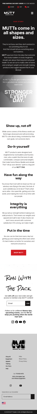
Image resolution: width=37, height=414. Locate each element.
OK (33, 397)
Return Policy (23, 359)
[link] (12, 322)
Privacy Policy (23, 361)
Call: (18, 373)
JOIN (27, 303)
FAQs (20, 356)
